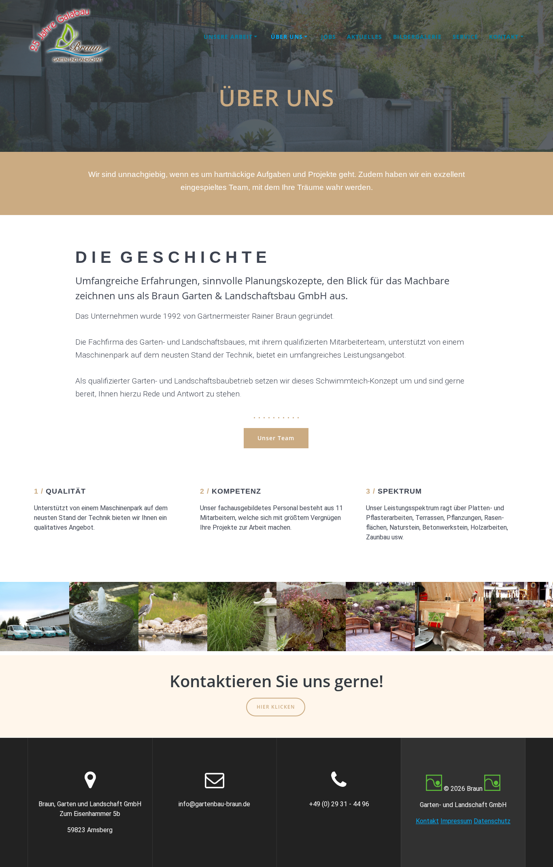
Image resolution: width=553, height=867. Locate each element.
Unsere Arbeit (228, 36)
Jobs (328, 36)
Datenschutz (492, 821)
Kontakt (504, 36)
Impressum (456, 821)
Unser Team (275, 438)
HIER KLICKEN (276, 706)
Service (465, 36)
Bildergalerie (417, 36)
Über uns (287, 36)
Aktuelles (364, 36)
